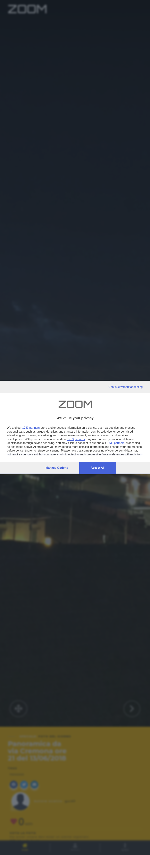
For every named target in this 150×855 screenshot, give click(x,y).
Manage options (57, 467)
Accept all (97, 467)
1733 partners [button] (31, 427)
